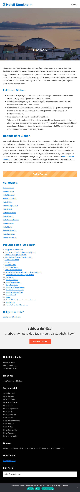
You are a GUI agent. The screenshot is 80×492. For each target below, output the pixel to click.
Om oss (7, 262)
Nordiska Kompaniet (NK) (15, 290)
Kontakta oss (40, 342)
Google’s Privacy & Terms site (59, 485)
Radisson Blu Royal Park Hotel (15, 255)
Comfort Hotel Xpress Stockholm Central (20, 300)
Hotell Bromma (8, 195)
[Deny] (77, 487)
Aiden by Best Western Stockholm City (18, 257)
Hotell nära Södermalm (13, 270)
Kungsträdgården (12, 285)
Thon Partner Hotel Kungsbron (17, 305)
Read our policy (47, 489)
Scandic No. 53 (11, 295)
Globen (8, 297)
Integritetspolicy (9, 460)
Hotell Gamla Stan (9, 198)
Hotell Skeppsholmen (11, 220)
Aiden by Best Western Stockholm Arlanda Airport (23, 272)
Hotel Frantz (10, 302)
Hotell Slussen (8, 223)
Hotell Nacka (7, 209)
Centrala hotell (8, 188)
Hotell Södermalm (9, 230)
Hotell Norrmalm (9, 213)
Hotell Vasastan (9, 234)
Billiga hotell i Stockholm (14, 250)
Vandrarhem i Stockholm (12, 317)
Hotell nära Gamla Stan (14, 292)
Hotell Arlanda (8, 191)
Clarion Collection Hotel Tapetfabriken (20, 275)
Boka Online (40, 174)
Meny (75, 4)
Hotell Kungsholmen (10, 206)
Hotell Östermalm (9, 238)
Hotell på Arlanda (12, 280)
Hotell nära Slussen (12, 267)
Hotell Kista (7, 202)
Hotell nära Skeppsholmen (15, 287)
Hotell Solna (7, 227)
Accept (30, 489)
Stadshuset (10, 277)
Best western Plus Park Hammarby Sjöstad (20, 252)
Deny (37, 489)
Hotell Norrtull (8, 216)
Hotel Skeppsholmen (13, 282)
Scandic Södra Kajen (12, 260)
